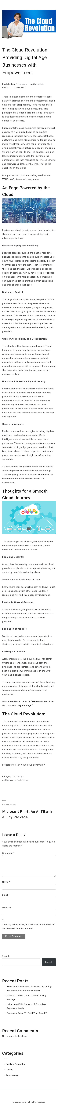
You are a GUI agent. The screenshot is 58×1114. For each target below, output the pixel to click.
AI (7, 1058)
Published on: (9, 84)
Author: (34, 84)
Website (6, 907)
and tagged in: (9, 780)
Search (6, 956)
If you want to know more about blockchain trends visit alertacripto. (28, 478)
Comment (8, 853)
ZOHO (5, 179)
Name (6, 882)
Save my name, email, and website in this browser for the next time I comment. (28, 926)
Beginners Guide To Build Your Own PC (27, 1013)
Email (6, 895)
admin (41, 84)
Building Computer (15, 1064)
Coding (9, 1069)
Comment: (19, 87)
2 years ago (21, 84)
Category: (7, 776)
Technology (17, 776)
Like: (4, 87)
